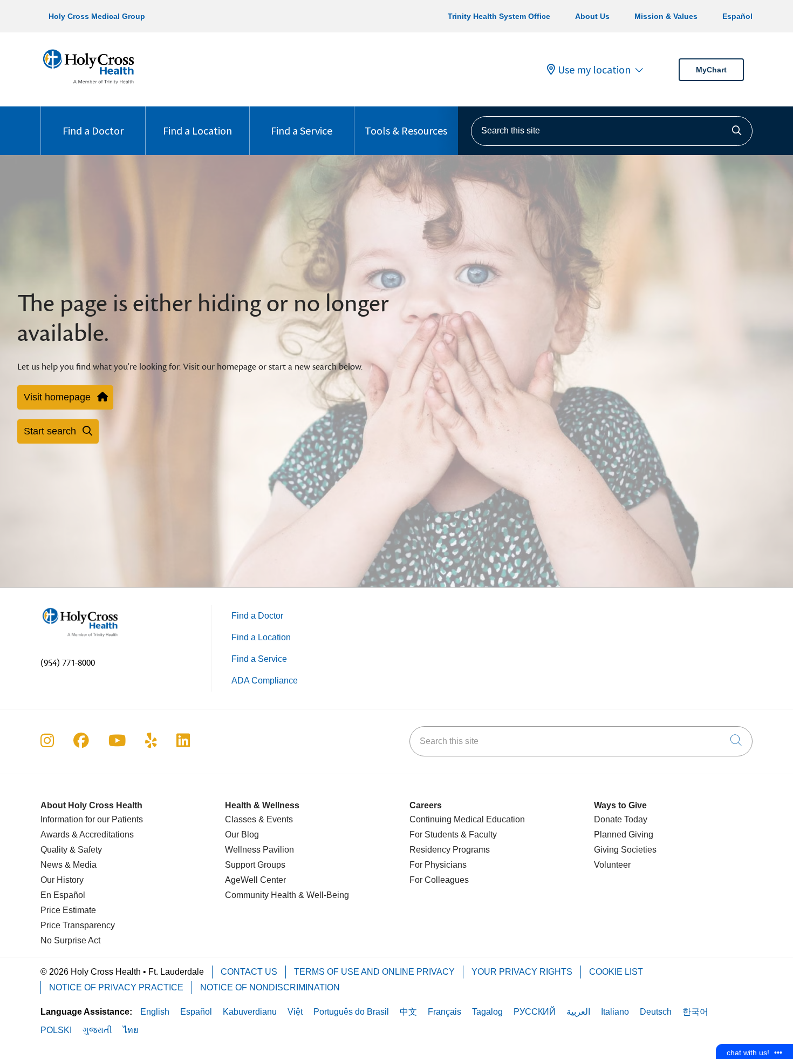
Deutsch (656, 1011)
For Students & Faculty (453, 834)
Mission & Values (666, 16)
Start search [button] (50, 431)
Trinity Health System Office (499, 16)
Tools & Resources (406, 130)
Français (444, 1011)
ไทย (130, 1030)
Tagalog (487, 1011)
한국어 (695, 1011)
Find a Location (197, 130)
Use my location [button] (594, 69)
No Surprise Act (70, 940)
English (154, 1011)
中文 (408, 1011)
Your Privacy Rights (521, 971)
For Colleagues (439, 879)
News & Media (68, 864)
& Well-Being (322, 895)
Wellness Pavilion (259, 849)
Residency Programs (449, 849)
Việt (295, 1011)
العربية (578, 1011)
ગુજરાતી (97, 1030)
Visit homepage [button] (57, 397)
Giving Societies (625, 849)
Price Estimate (68, 910)
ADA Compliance (264, 680)
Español (737, 16)
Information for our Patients (91, 819)
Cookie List (616, 971)
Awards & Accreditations (87, 834)
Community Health (260, 895)
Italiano (615, 1011)
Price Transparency (77, 925)
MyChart (711, 69)
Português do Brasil (351, 1011)
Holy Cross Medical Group (97, 16)
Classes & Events (259, 819)
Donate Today (620, 819)
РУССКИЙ (535, 1011)
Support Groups (255, 864)
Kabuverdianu (250, 1011)
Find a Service (301, 130)
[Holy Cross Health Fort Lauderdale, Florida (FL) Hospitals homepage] (88, 86)
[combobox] (612, 131)
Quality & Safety (71, 849)
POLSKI (56, 1030)
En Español (62, 895)
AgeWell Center (255, 879)
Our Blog (242, 834)
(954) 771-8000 (67, 663)
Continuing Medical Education (467, 819)
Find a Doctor (93, 130)
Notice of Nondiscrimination (270, 987)
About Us (592, 16)
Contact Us (249, 971)
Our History (62, 879)
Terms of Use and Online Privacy (374, 971)
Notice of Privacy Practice (116, 987)
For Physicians (438, 864)
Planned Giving (623, 834)
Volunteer (612, 864)
